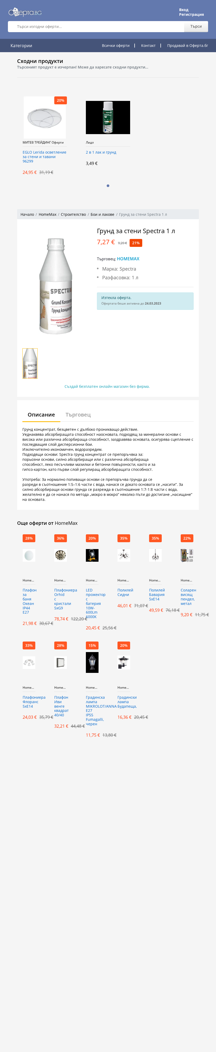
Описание (41, 414)
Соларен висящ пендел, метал (187, 597)
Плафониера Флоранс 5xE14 (29, 702)
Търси (196, 26)
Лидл (90, 142)
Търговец (78, 414)
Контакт (148, 45)
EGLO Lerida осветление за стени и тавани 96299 (44, 157)
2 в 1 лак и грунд (101, 152)
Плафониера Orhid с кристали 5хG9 (60, 599)
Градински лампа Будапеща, (123, 702)
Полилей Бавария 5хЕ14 (155, 594)
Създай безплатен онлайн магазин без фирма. (107, 386)
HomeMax (47, 214)
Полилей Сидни (123, 592)
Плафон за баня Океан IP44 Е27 (29, 601)
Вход (183, 9)
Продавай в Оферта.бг (187, 45)
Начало (27, 214)
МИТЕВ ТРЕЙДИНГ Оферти (43, 142)
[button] (108, 185)
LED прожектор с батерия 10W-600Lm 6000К (92, 603)
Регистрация (191, 14)
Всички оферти (116, 45)
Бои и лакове (102, 214)
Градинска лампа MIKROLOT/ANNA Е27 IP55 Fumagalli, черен (92, 710)
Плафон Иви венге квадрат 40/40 (60, 706)
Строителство (73, 214)
